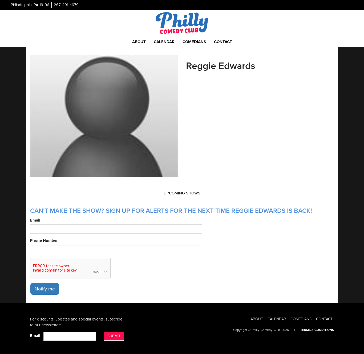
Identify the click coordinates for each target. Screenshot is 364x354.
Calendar (164, 41)
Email (35, 220)
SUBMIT (113, 336)
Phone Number (44, 240)
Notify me (45, 289)
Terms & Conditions (317, 330)
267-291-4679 (66, 4)
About (139, 41)
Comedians (194, 41)
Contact (223, 41)
